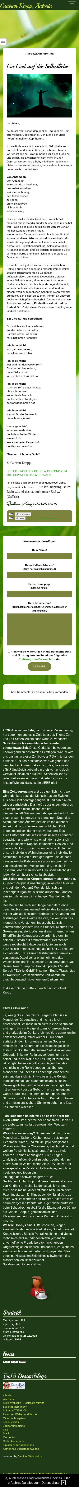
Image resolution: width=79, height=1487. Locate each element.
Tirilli (5, 1429)
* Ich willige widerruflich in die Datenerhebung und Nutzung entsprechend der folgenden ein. (40, 655)
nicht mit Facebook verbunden (11, 514)
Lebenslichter (11, 1421)
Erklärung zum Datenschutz (37, 659)
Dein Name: (39, 549)
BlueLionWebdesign (30, 1456)
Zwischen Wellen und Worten (20, 1414)
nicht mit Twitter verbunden (11, 518)
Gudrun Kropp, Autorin (26, 6)
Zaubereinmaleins (14, 1425)
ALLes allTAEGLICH (15, 1410)
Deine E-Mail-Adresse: (39, 567)
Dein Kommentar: (39, 606)
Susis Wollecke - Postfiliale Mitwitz (23, 1402)
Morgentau (9, 1437)
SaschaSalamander (15, 1406)
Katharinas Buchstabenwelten (21, 1448)
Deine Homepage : (39, 585)
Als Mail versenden (48, 518)
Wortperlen (9, 1399)
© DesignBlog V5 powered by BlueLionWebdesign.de (35, 1473)
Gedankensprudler (14, 1441)
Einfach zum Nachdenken (18, 1444)
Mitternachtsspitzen (14, 1418)
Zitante (7, 1395)
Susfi (6, 1433)
